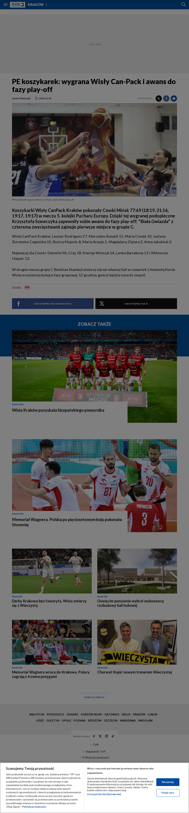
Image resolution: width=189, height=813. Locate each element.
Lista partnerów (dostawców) (104, 794)
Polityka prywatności (34, 806)
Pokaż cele (167, 792)
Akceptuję (168, 781)
